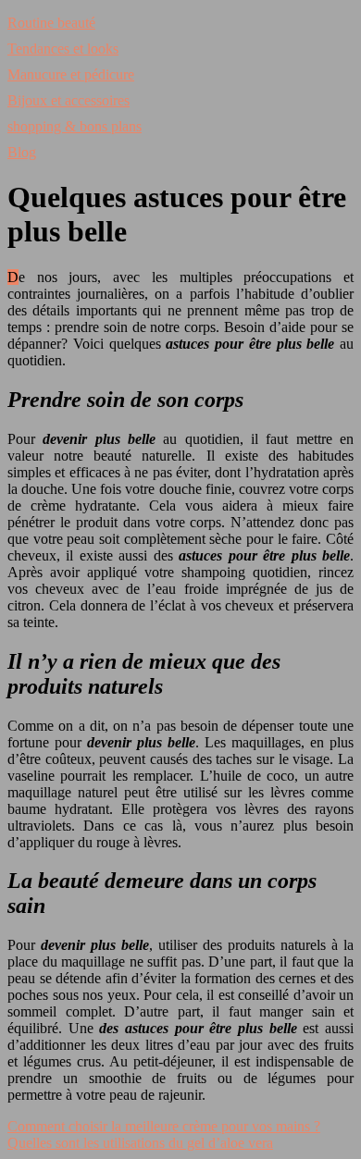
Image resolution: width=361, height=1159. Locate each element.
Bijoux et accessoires (68, 100)
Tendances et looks (62, 48)
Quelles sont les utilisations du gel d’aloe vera (140, 1143)
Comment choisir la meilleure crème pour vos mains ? (163, 1126)
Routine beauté (51, 23)
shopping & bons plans (74, 126)
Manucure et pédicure (70, 74)
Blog (21, 152)
